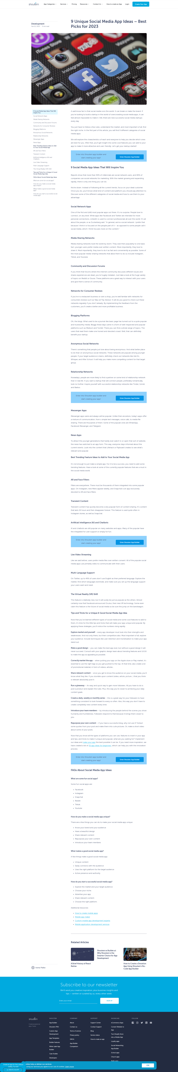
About (72, 1023)
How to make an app (97, 1039)
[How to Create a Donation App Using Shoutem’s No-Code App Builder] (135, 954)
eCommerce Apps (117, 1023)
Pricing (74, 4)
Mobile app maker (82, 917)
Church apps (115, 1057)
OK (147, 1065)
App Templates (54, 1038)
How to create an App (114, 4)
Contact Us (97, 4)
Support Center (96, 1023)
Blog (92, 1031)
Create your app (141, 4)
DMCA (72, 1039)
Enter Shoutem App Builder (130, 157)
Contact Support (96, 1027)
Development (37, 24)
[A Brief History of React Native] (82, 954)
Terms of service (75, 1031)
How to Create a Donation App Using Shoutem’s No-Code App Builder (135, 966)
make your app (89, 742)
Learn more (69, 1067)
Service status (95, 1035)
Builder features (54, 1042)
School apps (115, 1053)
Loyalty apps (115, 1041)
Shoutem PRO (54, 1027)
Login (127, 4)
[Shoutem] (33, 4)
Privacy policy (74, 1035)
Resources (83, 4)
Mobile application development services (92, 924)
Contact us (73, 1027)
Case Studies (53, 1054)
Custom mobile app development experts (92, 921)
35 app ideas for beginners (100, 746)
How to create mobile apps (86, 913)
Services (63, 4)
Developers (53, 1058)
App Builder (53, 1023)
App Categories (49, 4)
